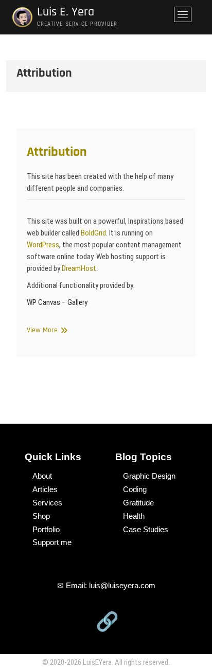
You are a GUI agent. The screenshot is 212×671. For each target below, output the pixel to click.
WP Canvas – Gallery (57, 302)
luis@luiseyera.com (122, 585)
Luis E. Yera (65, 12)
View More (46, 330)
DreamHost (79, 268)
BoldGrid (93, 233)
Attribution (57, 151)
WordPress (43, 244)
